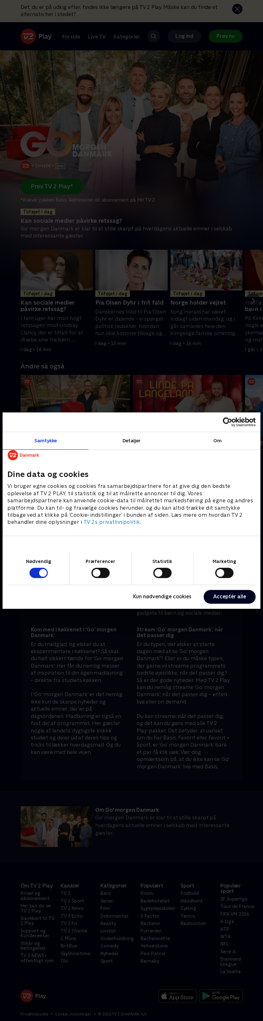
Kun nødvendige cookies (162, 596)
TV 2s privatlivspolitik (111, 522)
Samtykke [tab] (45, 440)
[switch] (100, 573)
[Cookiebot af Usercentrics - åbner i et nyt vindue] (227, 422)
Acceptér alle (229, 596)
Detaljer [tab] (132, 440)
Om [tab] (217, 440)
